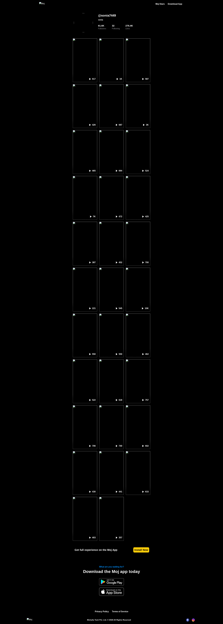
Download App (175, 4)
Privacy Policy (102, 611)
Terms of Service (120, 611)
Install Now (141, 549)
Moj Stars (160, 4)
